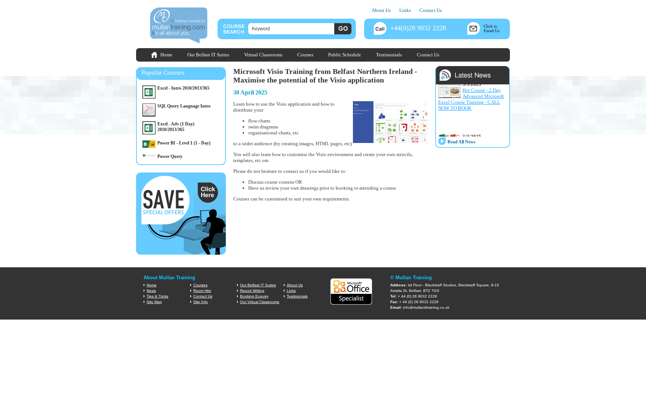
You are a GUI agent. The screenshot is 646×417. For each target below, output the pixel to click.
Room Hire (202, 291)
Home (166, 54)
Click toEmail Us (491, 28)
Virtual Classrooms (263, 54)
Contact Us (430, 10)
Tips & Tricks (157, 296)
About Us (381, 10)
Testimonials (389, 54)
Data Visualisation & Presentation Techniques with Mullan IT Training (471, 124)
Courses (305, 54)
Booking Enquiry (254, 296)
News (151, 291)
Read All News (461, 141)
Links (405, 10)
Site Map (154, 302)
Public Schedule (344, 54)
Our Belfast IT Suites (208, 54)
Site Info (200, 302)
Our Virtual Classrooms (259, 302)
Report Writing (252, 291)
